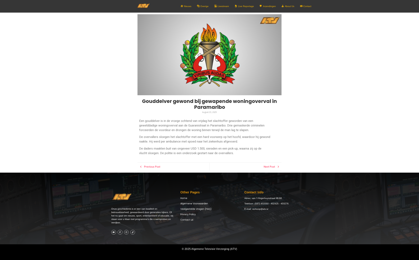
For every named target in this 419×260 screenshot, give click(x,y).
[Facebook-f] (120, 232)
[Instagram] (126, 232)
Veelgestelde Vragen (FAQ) (196, 209)
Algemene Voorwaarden (194, 203)
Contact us (186, 219)
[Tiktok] (132, 232)
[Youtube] (113, 232)
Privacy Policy (188, 214)
